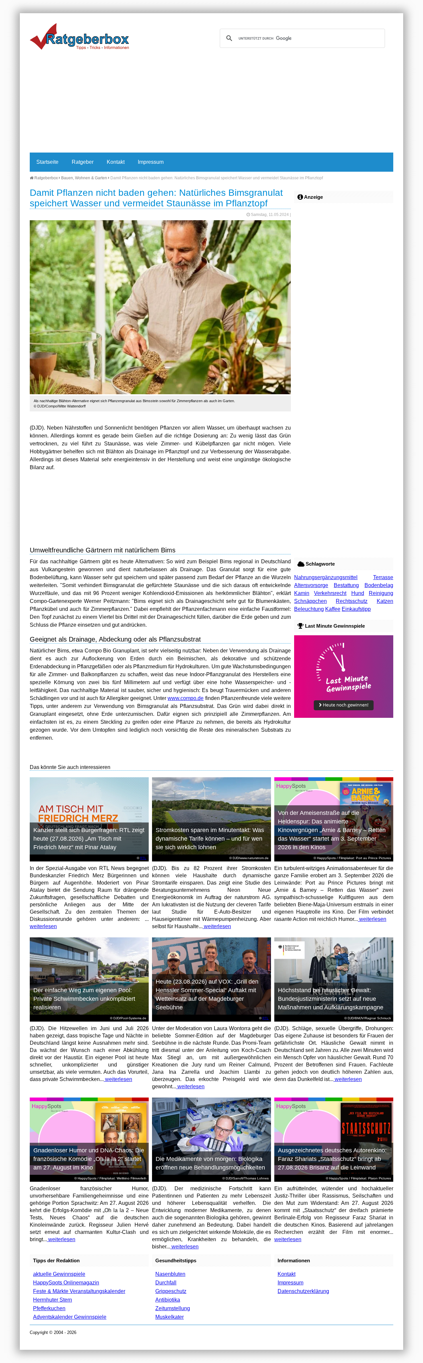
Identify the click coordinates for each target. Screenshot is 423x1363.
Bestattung (346, 585)
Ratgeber (83, 162)
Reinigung (381, 593)
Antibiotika (167, 1300)
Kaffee (332, 609)
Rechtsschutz (351, 601)
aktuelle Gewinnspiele (59, 1274)
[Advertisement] (211, 103)
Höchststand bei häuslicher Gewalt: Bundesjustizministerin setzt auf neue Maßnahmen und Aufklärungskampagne (330, 999)
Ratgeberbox (45, 178)
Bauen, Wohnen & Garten (84, 178)
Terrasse (383, 577)
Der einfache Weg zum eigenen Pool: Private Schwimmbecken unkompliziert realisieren (84, 999)
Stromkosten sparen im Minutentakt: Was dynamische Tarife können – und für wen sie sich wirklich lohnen (210, 839)
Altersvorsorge (311, 585)
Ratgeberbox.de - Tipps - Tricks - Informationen (79, 36)
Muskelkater (169, 1317)
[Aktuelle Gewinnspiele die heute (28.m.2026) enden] (343, 716)
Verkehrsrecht (330, 593)
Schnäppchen (310, 601)
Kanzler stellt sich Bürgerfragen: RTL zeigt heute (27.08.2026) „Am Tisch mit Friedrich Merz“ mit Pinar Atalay (88, 839)
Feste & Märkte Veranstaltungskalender (79, 1291)
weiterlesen (43, 926)
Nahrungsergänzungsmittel (326, 577)
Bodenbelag (379, 585)
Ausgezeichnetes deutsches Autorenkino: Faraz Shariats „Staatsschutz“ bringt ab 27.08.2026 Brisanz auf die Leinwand (332, 1159)
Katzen (385, 601)
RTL (143, 858)
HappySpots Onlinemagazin (66, 1282)
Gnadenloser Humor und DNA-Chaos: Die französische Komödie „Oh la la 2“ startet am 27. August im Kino (88, 1159)
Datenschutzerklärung (303, 1291)
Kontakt (116, 162)
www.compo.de (186, 698)
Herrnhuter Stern (52, 1300)
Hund (357, 593)
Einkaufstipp (356, 609)
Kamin (301, 593)
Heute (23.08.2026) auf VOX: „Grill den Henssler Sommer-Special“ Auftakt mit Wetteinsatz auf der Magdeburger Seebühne (207, 994)
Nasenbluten (170, 1274)
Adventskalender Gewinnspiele (69, 1317)
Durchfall (165, 1282)
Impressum (151, 162)
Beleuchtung (309, 609)
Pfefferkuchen (49, 1308)
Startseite (47, 162)
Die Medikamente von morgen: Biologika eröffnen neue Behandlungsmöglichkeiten (210, 1163)
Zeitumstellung (172, 1308)
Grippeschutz (170, 1291)
